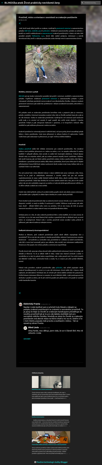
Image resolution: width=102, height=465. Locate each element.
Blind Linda (33, 327)
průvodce (46, 31)
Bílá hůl (21, 96)
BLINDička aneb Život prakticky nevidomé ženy (32, 2)
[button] (20, 23)
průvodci (59, 268)
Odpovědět (27, 339)
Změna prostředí (25, 149)
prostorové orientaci (63, 28)
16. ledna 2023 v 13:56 (44, 327)
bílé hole (28, 31)
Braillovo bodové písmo (38, 417)
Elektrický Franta (32, 304)
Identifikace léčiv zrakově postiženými (42, 389)
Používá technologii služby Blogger (52, 462)
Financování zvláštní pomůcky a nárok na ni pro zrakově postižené (49, 444)
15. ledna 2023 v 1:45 (45, 304)
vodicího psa (36, 31)
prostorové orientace (49, 99)
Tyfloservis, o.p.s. (38, 36)
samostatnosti (47, 33)
